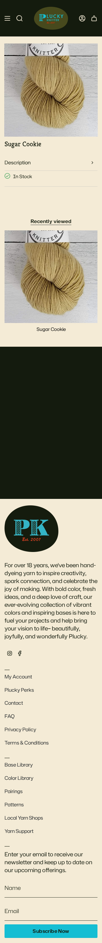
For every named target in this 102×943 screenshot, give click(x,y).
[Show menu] (7, 18)
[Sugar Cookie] (51, 276)
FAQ (10, 716)
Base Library (19, 764)
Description (18, 162)
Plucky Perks (19, 689)
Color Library (19, 778)
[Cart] (94, 18)
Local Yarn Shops (24, 817)
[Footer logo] (31, 528)
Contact (14, 702)
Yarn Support (19, 831)
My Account (18, 676)
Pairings (14, 791)
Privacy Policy (20, 729)
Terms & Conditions (27, 742)
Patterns (14, 804)
